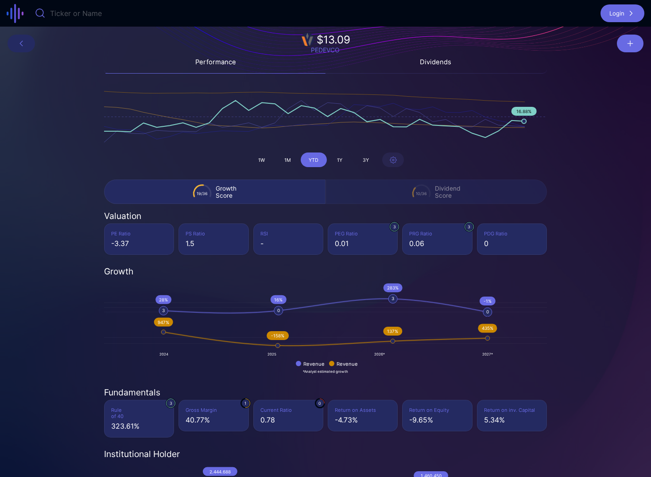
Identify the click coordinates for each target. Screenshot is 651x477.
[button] (622, 13)
